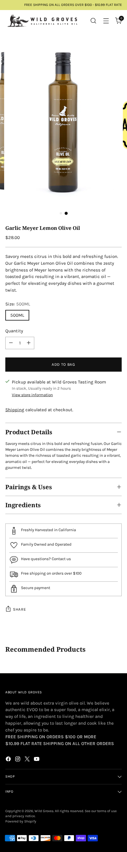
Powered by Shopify (20, 821)
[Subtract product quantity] (11, 343)
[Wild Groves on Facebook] (8, 760)
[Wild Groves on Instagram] (18, 760)
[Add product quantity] (28, 343)
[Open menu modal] (106, 20)
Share (19, 609)
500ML (17, 315)
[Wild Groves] (42, 20)
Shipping (14, 409)
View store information (32, 395)
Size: (17, 304)
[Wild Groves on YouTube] (37, 760)
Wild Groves (44, 811)
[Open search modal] (93, 20)
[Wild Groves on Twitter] (27, 760)
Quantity (14, 331)
